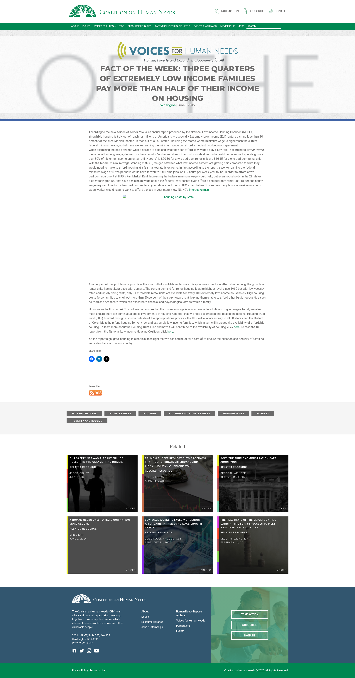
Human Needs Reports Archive (189, 613)
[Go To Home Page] (122, 11)
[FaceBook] (75, 653)
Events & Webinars (205, 26)
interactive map (199, 189)
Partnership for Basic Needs (172, 26)
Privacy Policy (80, 670)
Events (180, 630)
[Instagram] (89, 653)
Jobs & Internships (152, 627)
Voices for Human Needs (109, 26)
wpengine (168, 105)
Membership (227, 26)
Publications (183, 625)
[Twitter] (81, 653)
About (75, 26)
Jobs (241, 26)
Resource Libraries (139, 26)
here (237, 327)
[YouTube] (96, 653)
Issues (86, 26)
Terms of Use (97, 670)
